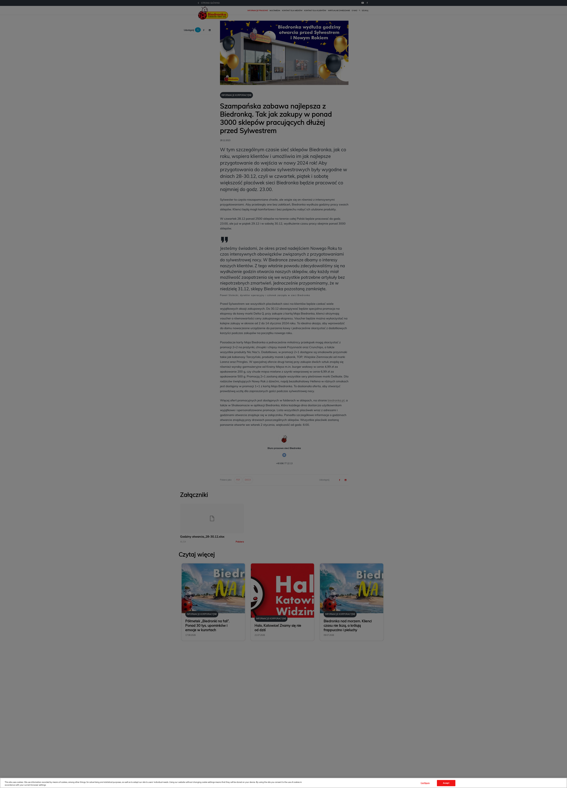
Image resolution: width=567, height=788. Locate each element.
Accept (446, 783)
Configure (425, 783)
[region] (283, 783)
